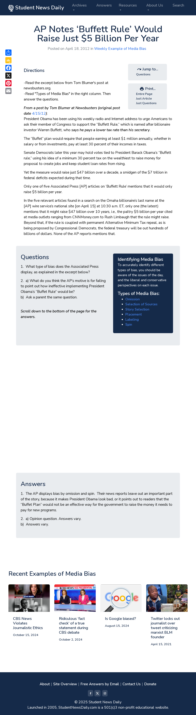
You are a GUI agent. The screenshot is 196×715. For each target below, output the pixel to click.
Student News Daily (39, 7)
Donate (150, 684)
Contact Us (131, 684)
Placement (133, 314)
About (45, 684)
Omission (132, 299)
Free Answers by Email (99, 684)
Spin (128, 324)
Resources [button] (128, 5)
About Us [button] (154, 5)
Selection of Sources (141, 304)
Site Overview (65, 684)
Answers (104, 5)
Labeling (132, 319)
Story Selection (137, 309)
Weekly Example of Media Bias (120, 48)
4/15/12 (38, 113)
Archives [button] (79, 5)
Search (178, 5)
